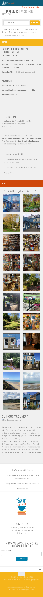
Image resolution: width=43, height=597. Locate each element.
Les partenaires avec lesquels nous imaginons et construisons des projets (19, 160)
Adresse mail (6, 551)
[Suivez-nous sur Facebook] (40, 42)
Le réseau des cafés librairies (14, 154)
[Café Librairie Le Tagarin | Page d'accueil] (10, 3)
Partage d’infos (9, 173)
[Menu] (40, 3)
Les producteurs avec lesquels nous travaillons (20, 168)
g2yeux (36, 580)
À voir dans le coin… (31, 7)
